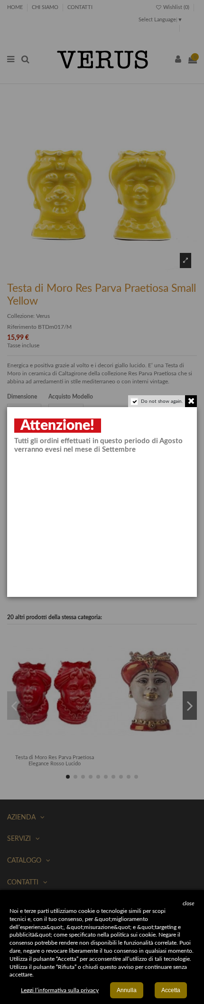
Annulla (127, 990)
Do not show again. (162, 401)
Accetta (170, 990)
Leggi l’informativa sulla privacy (60, 990)
